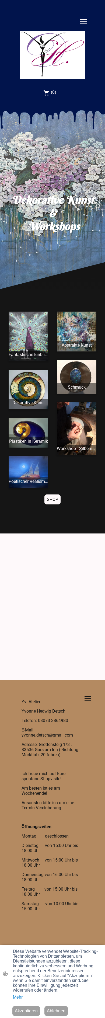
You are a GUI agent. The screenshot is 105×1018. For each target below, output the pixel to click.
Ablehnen (56, 1011)
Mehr (18, 997)
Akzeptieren (26, 1011)
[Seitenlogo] (52, 55)
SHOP (52, 499)
